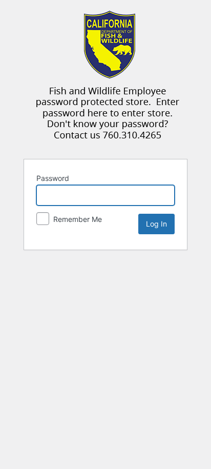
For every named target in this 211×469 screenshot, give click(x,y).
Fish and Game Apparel (107, 79)
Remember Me (76, 219)
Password (52, 178)
